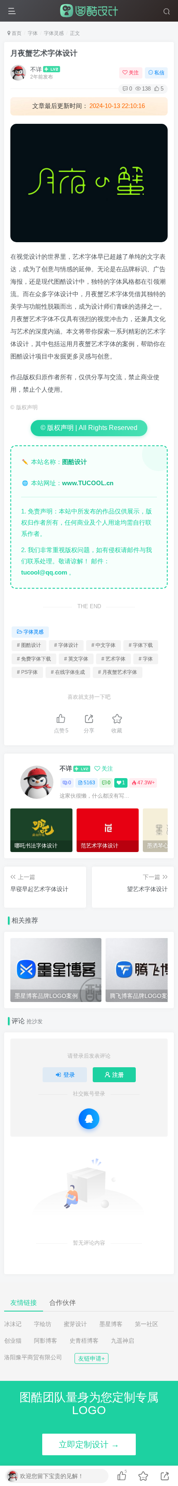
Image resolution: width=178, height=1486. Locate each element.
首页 (16, 33)
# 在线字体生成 (68, 672)
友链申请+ (91, 1358)
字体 (33, 33)
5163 (89, 783)
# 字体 (146, 659)
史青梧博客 (84, 1340)
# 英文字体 (76, 659)
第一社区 (146, 1324)
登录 (69, 1074)
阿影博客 (45, 1340)
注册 (118, 1074)
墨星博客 (111, 1324)
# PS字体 (27, 672)
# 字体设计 (66, 645)
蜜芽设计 (75, 1324)
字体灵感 (54, 33)
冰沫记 (13, 1324)
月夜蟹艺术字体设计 (43, 53)
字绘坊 (42, 1324)
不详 (36, 69)
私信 (159, 73)
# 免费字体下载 (34, 659)
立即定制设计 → (89, 1444)
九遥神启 (122, 1340)
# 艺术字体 (113, 659)
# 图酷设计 (29, 645)
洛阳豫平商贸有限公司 (33, 1357)
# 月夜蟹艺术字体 (117, 672)
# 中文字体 (103, 645)
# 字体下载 (141, 645)
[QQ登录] (89, 1118)
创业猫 (13, 1340)
